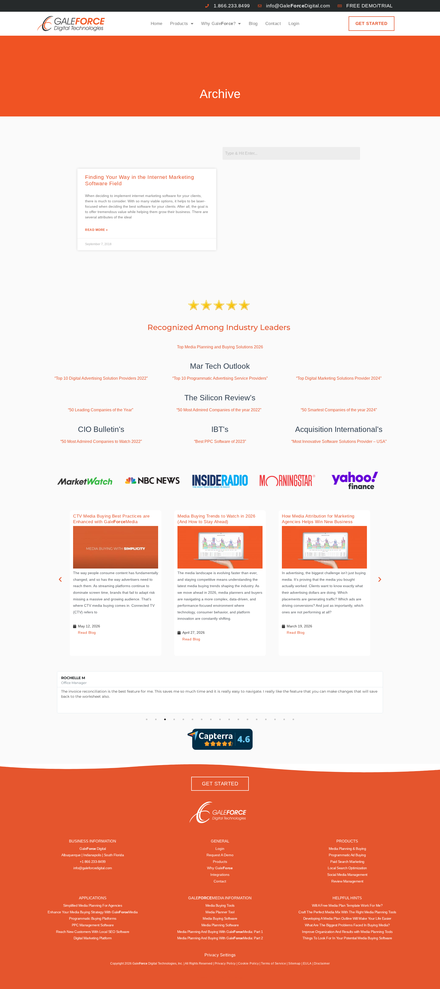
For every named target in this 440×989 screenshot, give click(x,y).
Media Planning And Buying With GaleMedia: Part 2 (220, 938)
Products (179, 23)
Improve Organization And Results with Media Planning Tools (347, 932)
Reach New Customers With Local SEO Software (92, 932)
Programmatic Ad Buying (347, 855)
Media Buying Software (220, 918)
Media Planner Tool (219, 912)
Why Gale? (218, 23)
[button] (60, 579)
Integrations (219, 875)
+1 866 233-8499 (93, 862)
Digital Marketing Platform (93, 938)
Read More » (96, 230)
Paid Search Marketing (347, 862)
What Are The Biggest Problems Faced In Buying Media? (347, 925)
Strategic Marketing (228, 977)
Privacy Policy (225, 963)
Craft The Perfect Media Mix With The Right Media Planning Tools (347, 912)
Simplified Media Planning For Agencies (92, 905)
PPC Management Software (93, 925)
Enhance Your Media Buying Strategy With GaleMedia (93, 912)
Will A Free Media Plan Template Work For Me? (347, 905)
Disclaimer (322, 963)
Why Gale (220, 868)
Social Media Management (347, 875)
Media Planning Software (220, 925)
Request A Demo (220, 855)
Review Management (347, 881)
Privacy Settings (220, 955)
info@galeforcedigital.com (92, 868)
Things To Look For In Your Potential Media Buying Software (347, 938)
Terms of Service (273, 963)
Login (293, 23)
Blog (253, 23)
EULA (307, 963)
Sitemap (294, 963)
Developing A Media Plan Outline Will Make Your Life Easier (347, 918)
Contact (273, 23)
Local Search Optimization (347, 868)
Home (156, 23)
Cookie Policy (248, 963)
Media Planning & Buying (347, 849)
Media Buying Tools (220, 905)
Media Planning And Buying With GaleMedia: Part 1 (220, 932)
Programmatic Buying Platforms (92, 918)
